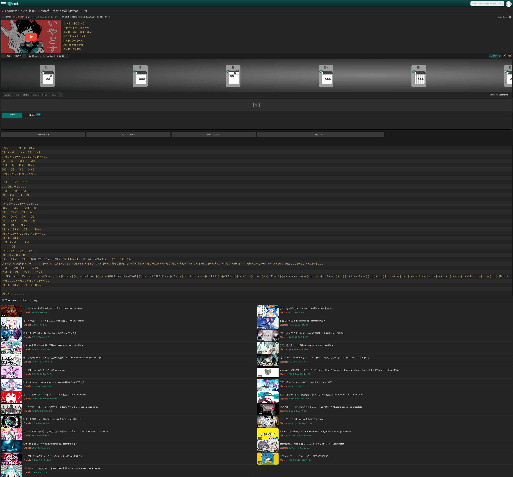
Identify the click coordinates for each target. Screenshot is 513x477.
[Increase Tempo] (24, 56)
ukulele (26, 95)
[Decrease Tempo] (3, 56)
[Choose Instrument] (61, 95)
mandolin (35, 95)
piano (16, 95)
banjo (44, 95)
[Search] (501, 3)
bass (54, 95)
